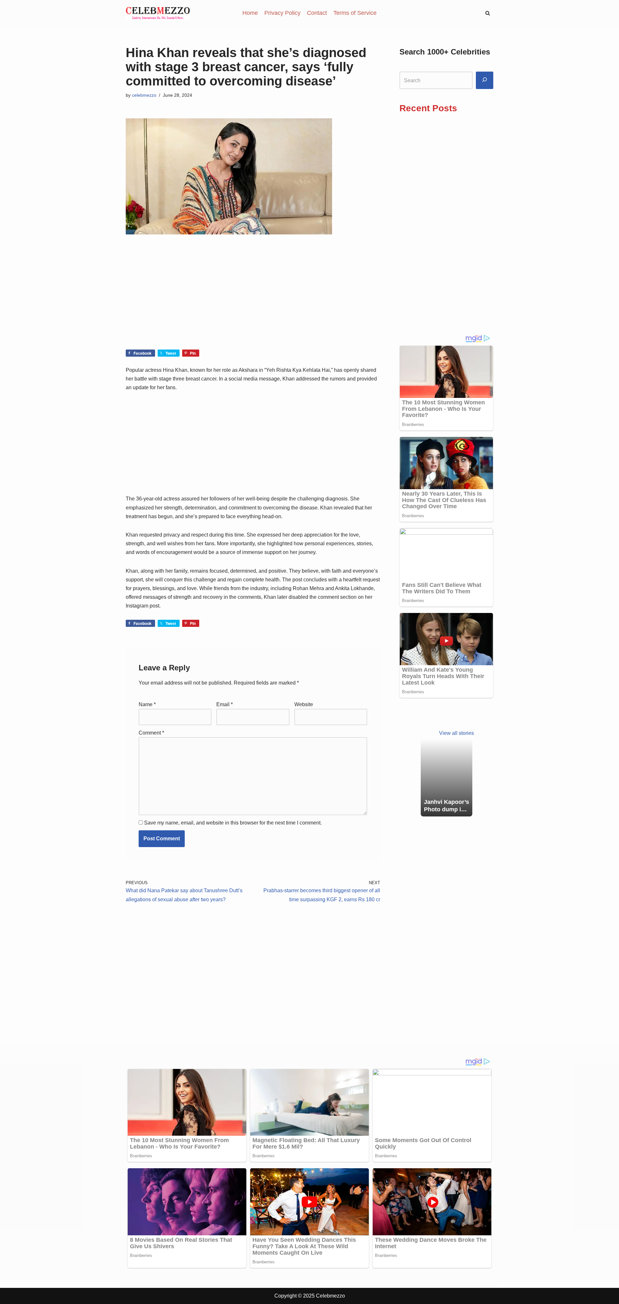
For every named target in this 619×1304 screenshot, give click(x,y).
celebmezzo (144, 95)
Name (147, 704)
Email (224, 704)
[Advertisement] (253, 302)
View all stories (456, 733)
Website (303, 704)
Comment (151, 733)
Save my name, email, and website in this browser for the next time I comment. (233, 822)
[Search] (484, 80)
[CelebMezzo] (158, 13)
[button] (487, 13)
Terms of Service (355, 13)
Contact (317, 13)
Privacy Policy (282, 13)
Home (250, 13)
